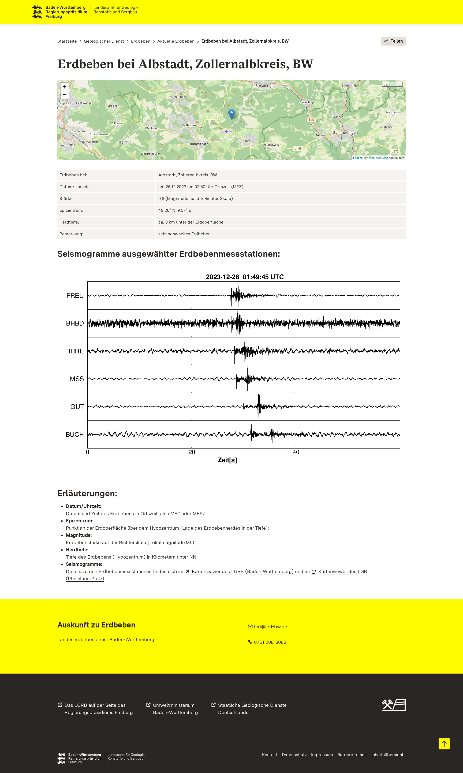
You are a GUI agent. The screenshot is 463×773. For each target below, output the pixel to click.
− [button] (64, 94)
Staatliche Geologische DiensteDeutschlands (252, 708)
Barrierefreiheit (352, 754)
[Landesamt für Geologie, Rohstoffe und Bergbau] (88, 12)
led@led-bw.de (270, 626)
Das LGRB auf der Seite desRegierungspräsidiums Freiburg (99, 708)
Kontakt (270, 754)
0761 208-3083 (270, 642)
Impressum (322, 754)
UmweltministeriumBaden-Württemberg (175, 708)
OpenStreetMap (377, 157)
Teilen (397, 41)
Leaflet (357, 157)
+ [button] (64, 86)
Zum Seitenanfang (444, 744)
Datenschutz (294, 754)
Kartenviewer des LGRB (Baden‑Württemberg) (243, 571)
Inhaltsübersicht (387, 754)
